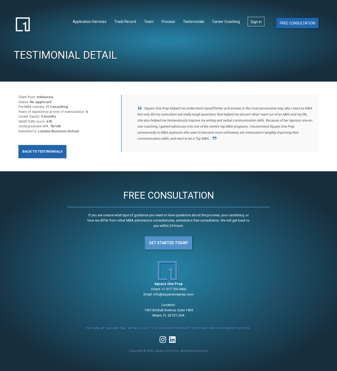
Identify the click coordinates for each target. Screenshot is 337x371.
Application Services (89, 21)
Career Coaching (226, 21)
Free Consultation (297, 23)
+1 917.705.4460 (174, 289)
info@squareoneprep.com (173, 294)
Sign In (256, 22)
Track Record (125, 21)
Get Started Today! (168, 243)
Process (168, 21)
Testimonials (193, 21)
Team (149, 21)
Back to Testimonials (42, 151)
